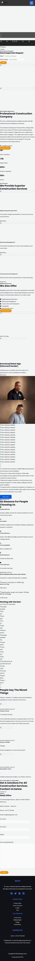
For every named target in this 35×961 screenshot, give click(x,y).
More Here (6, 497)
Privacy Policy (17, 903)
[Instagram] (19, 893)
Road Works (17, 924)
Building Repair (17, 920)
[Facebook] (11, 893)
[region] (17, 24)
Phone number (4, 59)
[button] (17, 33)
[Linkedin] (23, 893)
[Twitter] (15, 893)
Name (2, 56)
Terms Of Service (17, 905)
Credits (17, 908)
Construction (17, 917)
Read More (3, 375)
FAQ (17, 910)
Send (3, 62)
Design (17, 922)
